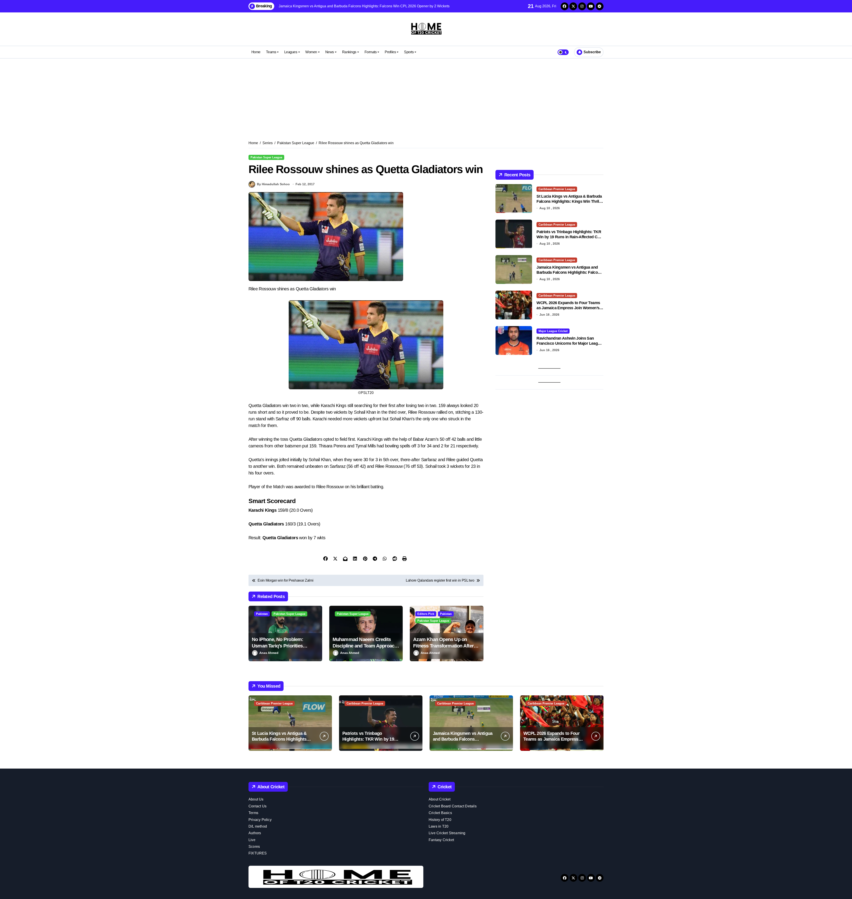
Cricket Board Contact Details (453, 806)
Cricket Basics (440, 813)
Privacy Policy (260, 820)
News (329, 52)
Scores (254, 846)
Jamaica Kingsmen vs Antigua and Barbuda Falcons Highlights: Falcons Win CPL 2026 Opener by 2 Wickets (569, 272)
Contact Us (257, 806)
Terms (253, 813)
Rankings (349, 52)
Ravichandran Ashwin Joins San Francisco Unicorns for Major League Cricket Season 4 (569, 343)
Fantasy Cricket (441, 840)
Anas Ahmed (268, 653)
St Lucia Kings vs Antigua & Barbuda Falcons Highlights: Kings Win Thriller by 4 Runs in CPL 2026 (569, 201)
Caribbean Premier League (556, 189)
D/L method (257, 826)
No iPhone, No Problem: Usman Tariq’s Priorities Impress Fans (277, 646)
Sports (409, 52)
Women (311, 52)
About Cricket (440, 799)
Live (251, 840)
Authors (254, 833)
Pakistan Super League (266, 157)
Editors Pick (425, 614)
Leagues (290, 52)
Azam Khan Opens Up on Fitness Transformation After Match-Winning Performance (443, 646)
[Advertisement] (426, 94)
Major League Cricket (553, 331)
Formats (371, 52)
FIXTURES (257, 853)
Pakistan (262, 614)
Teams (271, 52)
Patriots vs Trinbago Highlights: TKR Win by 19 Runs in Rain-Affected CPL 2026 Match (569, 237)
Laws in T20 (438, 826)
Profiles (390, 52)
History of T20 (440, 820)
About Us (256, 799)
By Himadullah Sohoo (273, 184)
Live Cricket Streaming (447, 833)
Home (255, 52)
